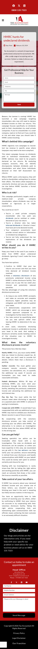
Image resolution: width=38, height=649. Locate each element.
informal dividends (13, 225)
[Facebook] (13, 5)
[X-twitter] (19, 5)
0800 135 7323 (19, 10)
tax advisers (23, 450)
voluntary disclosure (21, 275)
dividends (9, 218)
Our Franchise (19, 643)
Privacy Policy (19, 633)
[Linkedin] (24, 5)
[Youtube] (26, 582)
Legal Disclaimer (19, 638)
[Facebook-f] (11, 582)
